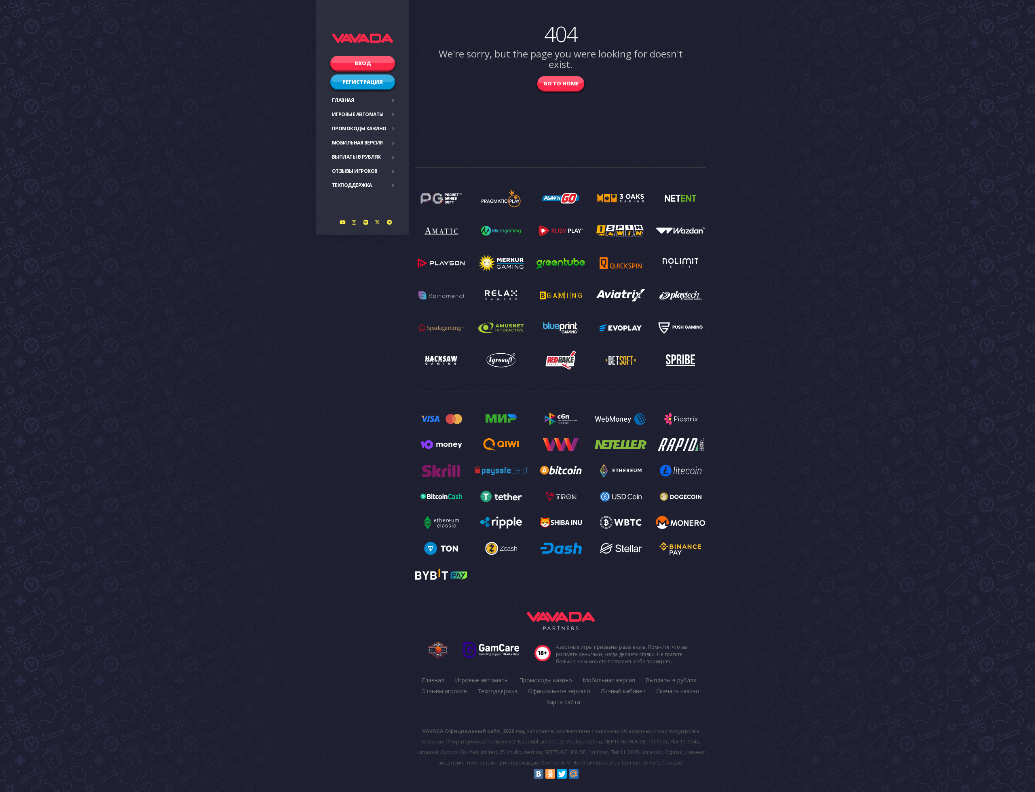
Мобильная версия (357, 142)
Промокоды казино (359, 128)
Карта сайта (563, 702)
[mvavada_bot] (389, 222)
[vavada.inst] (354, 222)
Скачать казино (677, 691)
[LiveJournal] (585, 774)
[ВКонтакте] (538, 774)
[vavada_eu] (377, 222)
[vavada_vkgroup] (366, 222)
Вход (363, 63)
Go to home (561, 83)
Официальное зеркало (559, 691)
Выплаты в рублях (356, 156)
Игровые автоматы (358, 114)
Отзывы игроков (355, 171)
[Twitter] (562, 774)
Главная (343, 100)
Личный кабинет (623, 691)
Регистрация (362, 81)
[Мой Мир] (574, 774)
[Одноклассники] (550, 774)
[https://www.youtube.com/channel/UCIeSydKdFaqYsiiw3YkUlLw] (342, 222)
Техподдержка (352, 185)
